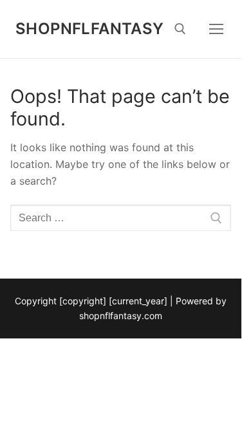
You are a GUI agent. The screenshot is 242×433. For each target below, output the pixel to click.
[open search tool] (180, 29)
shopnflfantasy (89, 28)
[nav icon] (216, 28)
